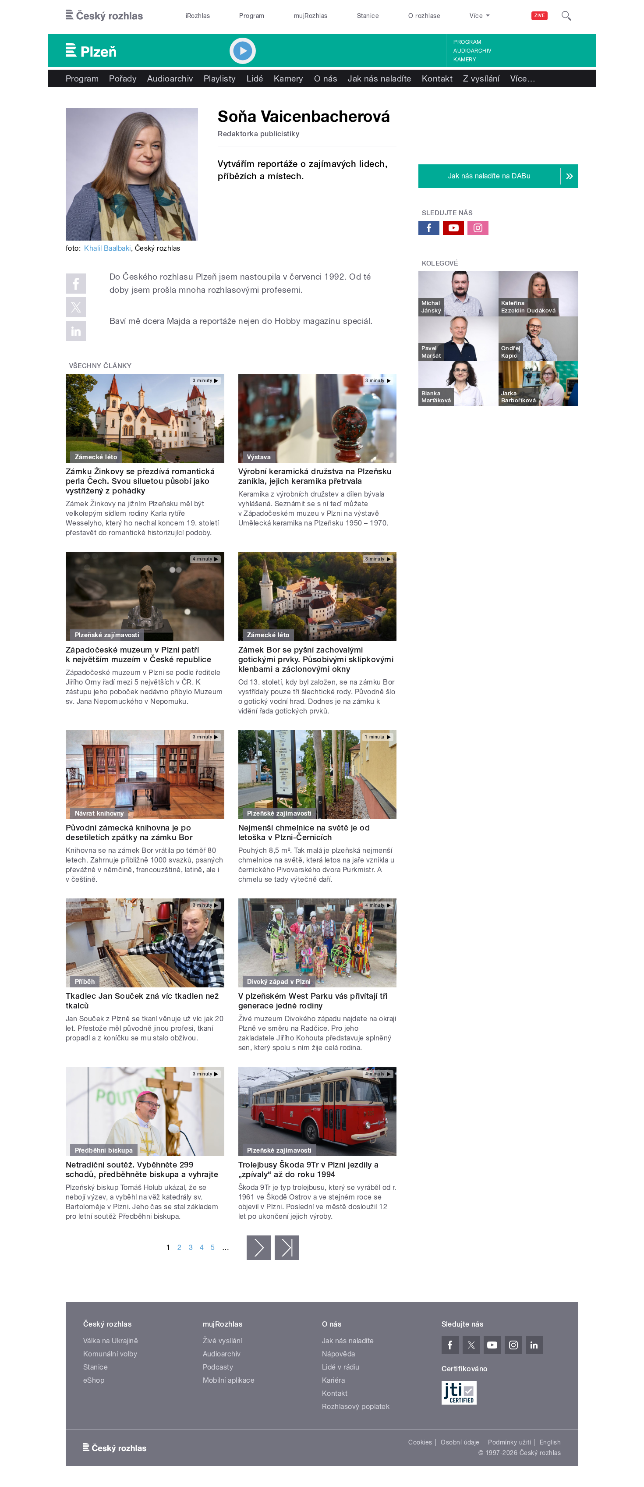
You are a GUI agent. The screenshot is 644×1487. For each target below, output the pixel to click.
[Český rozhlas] (104, 16)
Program (251, 15)
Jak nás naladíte (379, 78)
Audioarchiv (472, 51)
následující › (259, 1247)
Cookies (420, 1442)
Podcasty (218, 1367)
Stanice (368, 15)
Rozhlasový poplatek (355, 1406)
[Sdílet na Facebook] (76, 283)
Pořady (123, 78)
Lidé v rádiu (341, 1367)
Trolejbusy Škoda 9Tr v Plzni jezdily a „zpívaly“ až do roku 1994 (308, 1169)
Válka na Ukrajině (110, 1341)
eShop (93, 1380)
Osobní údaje (460, 1442)
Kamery (464, 60)
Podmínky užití (509, 1442)
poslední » (287, 1247)
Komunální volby (110, 1354)
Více (522, 78)
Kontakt (437, 78)
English (550, 1442)
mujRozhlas (311, 15)
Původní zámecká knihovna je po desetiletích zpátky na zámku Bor (129, 832)
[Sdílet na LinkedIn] (76, 331)
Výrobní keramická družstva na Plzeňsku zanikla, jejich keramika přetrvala (315, 476)
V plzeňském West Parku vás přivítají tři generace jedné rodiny (313, 1000)
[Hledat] (566, 16)
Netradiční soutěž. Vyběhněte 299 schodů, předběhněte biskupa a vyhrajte (142, 1169)
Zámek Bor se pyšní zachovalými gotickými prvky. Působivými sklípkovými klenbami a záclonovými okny (316, 659)
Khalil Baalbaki (107, 248)
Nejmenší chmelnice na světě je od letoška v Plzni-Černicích (304, 832)
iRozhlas (198, 15)
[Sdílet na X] (76, 307)
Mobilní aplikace (229, 1380)
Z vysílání (481, 78)
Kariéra (333, 1380)
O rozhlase (424, 15)
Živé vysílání (222, 1341)
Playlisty (220, 78)
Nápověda (338, 1354)
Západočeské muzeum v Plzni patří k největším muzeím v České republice (138, 654)
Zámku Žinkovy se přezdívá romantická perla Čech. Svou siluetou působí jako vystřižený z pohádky (140, 481)
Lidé (255, 78)
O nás (325, 78)
